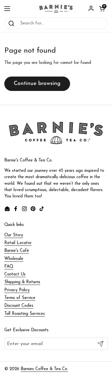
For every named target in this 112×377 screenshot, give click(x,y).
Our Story (13, 235)
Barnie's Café (16, 251)
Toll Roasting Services (24, 314)
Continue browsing (37, 83)
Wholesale (13, 259)
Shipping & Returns (22, 282)
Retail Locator (18, 243)
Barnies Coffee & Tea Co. (44, 369)
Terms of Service (19, 298)
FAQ (8, 266)
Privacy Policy (17, 290)
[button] (102, 8)
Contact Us (15, 274)
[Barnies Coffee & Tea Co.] (56, 8)
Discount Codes (18, 306)
